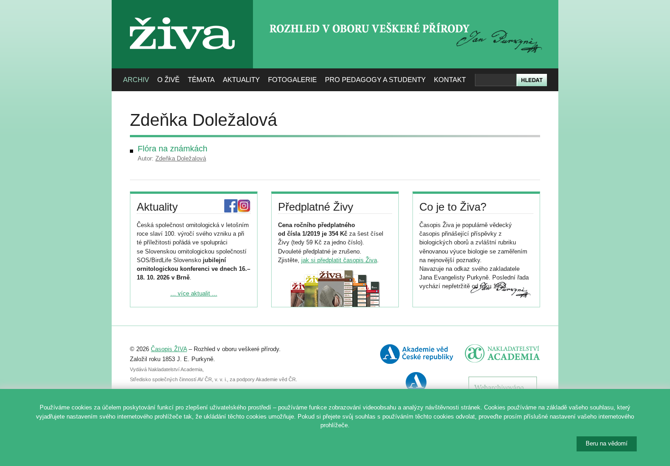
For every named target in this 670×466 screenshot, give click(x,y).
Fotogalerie (292, 79)
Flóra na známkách (172, 148)
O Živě (168, 79)
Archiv (136, 79)
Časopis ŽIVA (169, 349)
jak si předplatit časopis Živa (339, 260)
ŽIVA (182, 14)
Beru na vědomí (607, 443)
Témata (201, 79)
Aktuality (241, 79)
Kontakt (450, 79)
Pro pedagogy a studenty (375, 79)
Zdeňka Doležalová (180, 158)
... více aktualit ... (193, 293)
